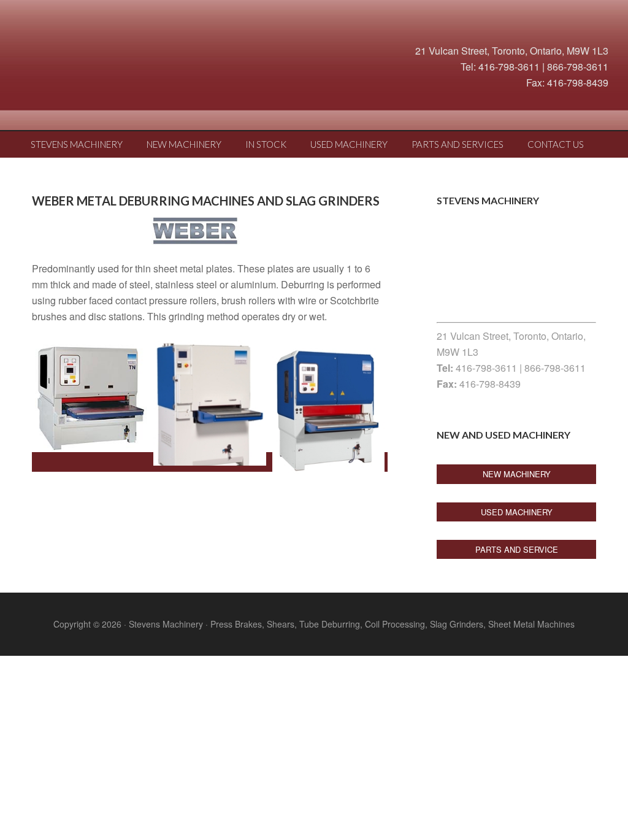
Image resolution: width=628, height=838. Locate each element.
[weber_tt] (328, 407)
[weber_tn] (91, 396)
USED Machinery (517, 512)
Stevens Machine (112, 58)
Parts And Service (516, 549)
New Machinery (517, 474)
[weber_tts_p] (209, 403)
